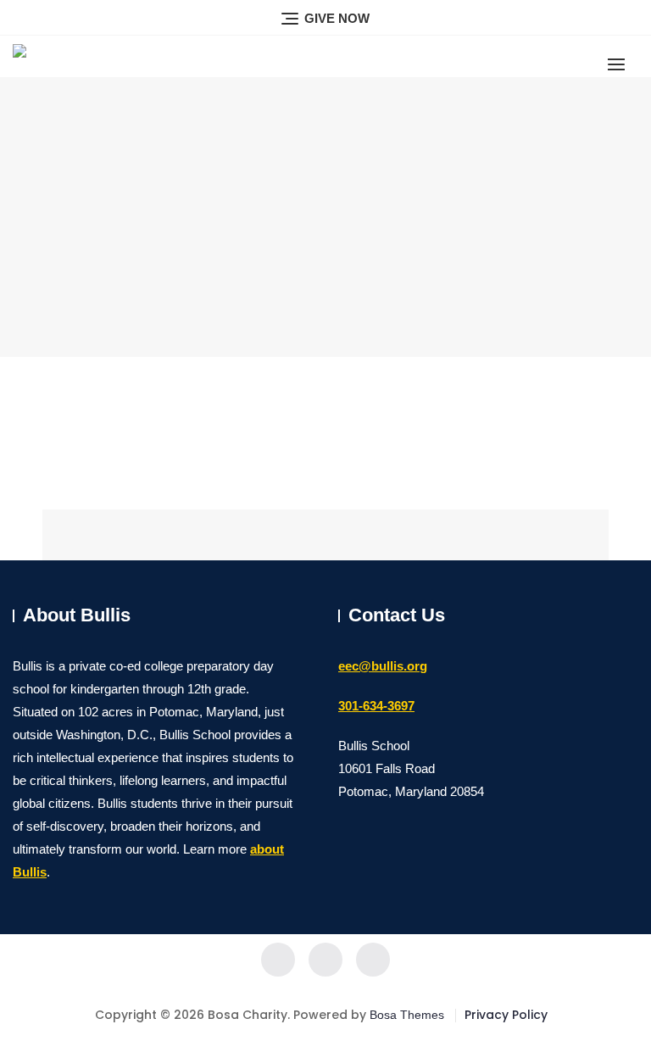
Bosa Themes (407, 1014)
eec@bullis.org (382, 666)
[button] (620, 64)
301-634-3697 (376, 706)
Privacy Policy (506, 1014)
